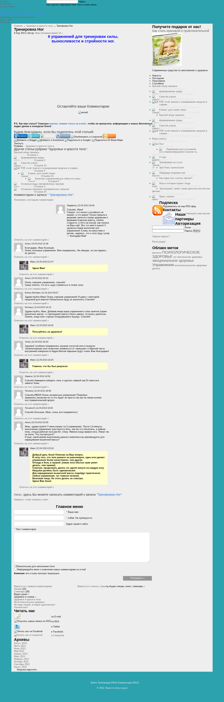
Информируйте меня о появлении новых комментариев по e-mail (51, 569)
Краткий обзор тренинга (26, 152)
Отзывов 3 (39, 170)
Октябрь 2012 (21, 661)
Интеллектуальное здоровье (29, 602)
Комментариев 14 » (52, 33)
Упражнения (163, 265)
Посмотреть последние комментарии (33, 199)
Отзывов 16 (47, 176)
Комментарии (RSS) (128, 682)
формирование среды (32, 157)
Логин (188, 227)
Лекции (18, 589)
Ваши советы (159, 138)
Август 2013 (20, 643)
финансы (157, 253)
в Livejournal (57, 635)
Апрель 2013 (20, 653)
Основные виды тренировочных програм (42, 184)
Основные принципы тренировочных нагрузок (45, 189)
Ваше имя (72, 512)
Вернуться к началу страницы (93, 586)
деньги (156, 268)
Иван (37, 33)
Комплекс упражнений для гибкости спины (57, 178)
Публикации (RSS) (107, 682)
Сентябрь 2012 (22, 664)
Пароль (188, 231)
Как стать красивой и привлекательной (180, 31)
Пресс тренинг (166, 196)
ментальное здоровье (189, 257)
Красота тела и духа (116, 688)
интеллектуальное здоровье (191, 265)
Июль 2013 (20, 646)
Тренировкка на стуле (170, 162)
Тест (161, 144)
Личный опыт (21, 607)
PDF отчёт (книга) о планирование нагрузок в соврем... (50, 168)
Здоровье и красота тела (39, 26)
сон (175, 257)
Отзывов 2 (32, 155)
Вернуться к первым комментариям (33, 586)
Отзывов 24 (40, 191)
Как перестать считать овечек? (175, 178)
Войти (94, 682)
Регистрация (158, 241)
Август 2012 (20, 667)
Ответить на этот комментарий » (31, 239)
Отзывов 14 (40, 165)
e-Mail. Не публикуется (79, 518)
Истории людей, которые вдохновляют (34, 604)
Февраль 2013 (21, 659)
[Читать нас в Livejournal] (28, 635)
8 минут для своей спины (41, 173)
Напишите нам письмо (198, 213)
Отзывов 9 (39, 160)
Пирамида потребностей (172, 173)
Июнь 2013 (19, 648)
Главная (18, 26)
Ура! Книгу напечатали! (171, 167)
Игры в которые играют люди (174, 183)
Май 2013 (19, 651)
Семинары (19, 591)
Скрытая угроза (29, 163)
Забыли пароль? (161, 236)
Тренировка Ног (61, 195)
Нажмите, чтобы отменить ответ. (31, 499)
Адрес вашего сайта (77, 524)
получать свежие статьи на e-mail (67, 123)
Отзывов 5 (53, 181)
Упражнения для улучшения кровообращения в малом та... (182, 150)
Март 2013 (19, 656)
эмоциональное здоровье (173, 260)
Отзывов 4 (39, 186)
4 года (162, 157)
